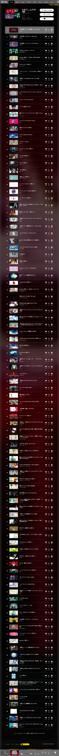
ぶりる (20, 705)
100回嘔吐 (21, 599)
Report (40, 2)
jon (19, 691)
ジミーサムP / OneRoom (23, 297)
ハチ (20, 431)
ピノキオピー (21, 543)
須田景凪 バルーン (22, 396)
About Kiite (7, 744)
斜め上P (20, 326)
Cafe (23, 2)
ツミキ (20, 94)
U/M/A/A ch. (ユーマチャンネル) (24, 466)
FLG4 (20, 122)
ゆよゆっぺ (21, 382)
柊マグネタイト (21, 726)
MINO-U (20, 129)
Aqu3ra (20, 136)
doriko (20, 73)
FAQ (12, 744)
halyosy (20, 80)
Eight (20, 276)
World (28, 2)
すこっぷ (20, 452)
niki (20, 712)
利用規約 (17, 744)
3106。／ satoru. (22, 445)
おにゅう (20, 550)
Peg (20, 241)
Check (34, 2)
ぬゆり (20, 389)
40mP (20, 670)
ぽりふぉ (20, 368)
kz (19, 207)
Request (46, 2)
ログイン (52, 4)
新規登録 (56, 4)
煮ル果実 (20, 410)
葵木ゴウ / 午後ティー (23, 178)
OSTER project (21, 515)
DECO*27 (21, 529)
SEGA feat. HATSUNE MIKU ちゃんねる (26, 684)
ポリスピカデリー (22, 66)
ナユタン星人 (21, 115)
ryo (19, 523)
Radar (17, 2)
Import (51, 2)
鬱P (20, 564)
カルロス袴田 (21, 248)
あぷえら (20, 150)
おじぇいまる (21, 494)
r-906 (20, 185)
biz (19, 101)
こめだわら (21, 255)
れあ (23, 15)
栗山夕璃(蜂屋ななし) (22, 290)
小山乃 (20, 213)
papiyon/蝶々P (21, 361)
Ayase (20, 417)
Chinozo (20, 269)
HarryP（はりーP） (22, 87)
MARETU (20, 221)
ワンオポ (20, 719)
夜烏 (20, 593)
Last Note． (21, 424)
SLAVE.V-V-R (21, 375)
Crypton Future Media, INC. (48, 743)
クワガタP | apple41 (22, 487)
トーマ (20, 312)
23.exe (20, 677)
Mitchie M (21, 502)
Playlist (11, 2)
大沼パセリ (21, 157)
